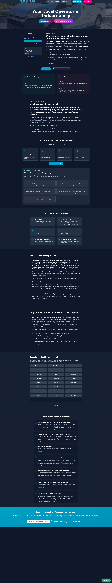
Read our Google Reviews (37, 56)
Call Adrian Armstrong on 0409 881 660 (38, 521)
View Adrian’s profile (33, 43)
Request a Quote (46, 69)
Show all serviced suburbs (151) (39, 400)
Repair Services (65, 1)
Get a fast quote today (59, 521)
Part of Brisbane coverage (37, 101)
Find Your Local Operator (53, 1)
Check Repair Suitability (56, 163)
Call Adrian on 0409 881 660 (32, 41)
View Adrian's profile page (76, 521)
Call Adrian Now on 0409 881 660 (62, 69)
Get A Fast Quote (77, 1)
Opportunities (106, 580)
